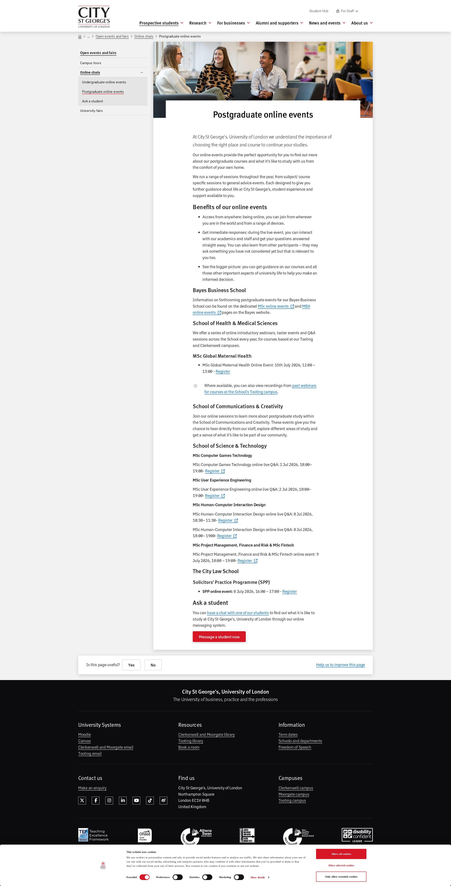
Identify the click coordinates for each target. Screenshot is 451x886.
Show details (258, 877)
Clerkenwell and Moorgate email (105, 746)
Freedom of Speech (295, 746)
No (153, 665)
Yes (131, 665)
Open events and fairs (112, 36)
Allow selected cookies (341, 865)
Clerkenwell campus (296, 787)
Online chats (143, 36)
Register (223, 371)
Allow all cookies (341, 854)
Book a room (188, 746)
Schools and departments (300, 740)
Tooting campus (292, 800)
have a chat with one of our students (238, 612)
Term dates (288, 734)
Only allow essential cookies (341, 876)
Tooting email (89, 753)
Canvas (84, 740)
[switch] (178, 877)
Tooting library (190, 740)
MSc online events (273, 305)
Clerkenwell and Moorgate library (206, 734)
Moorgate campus (294, 794)
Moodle (84, 734)
